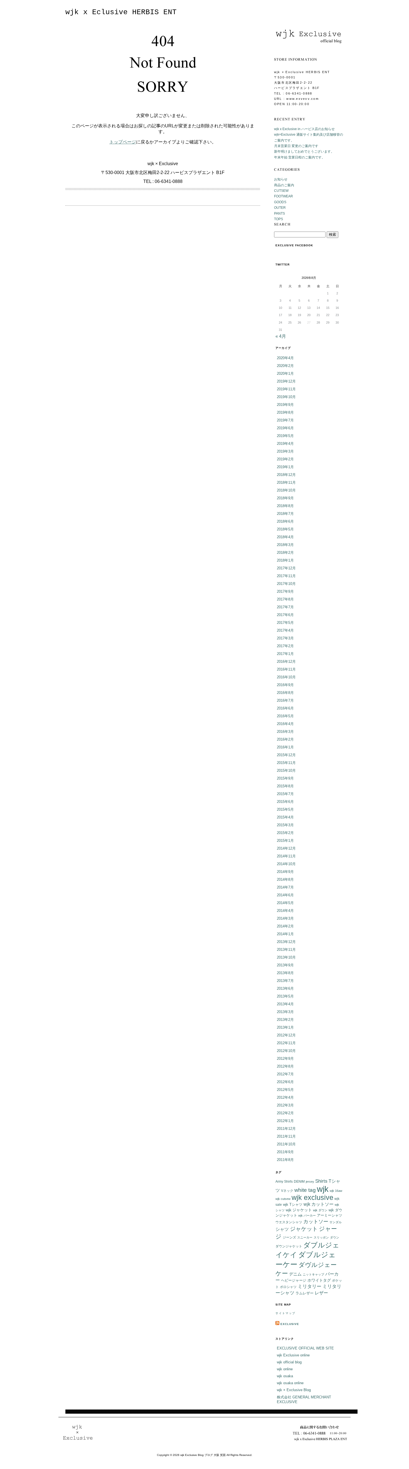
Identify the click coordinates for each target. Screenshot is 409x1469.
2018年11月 (286, 482)
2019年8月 (285, 412)
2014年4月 (285, 911)
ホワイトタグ (319, 1280)
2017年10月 (286, 584)
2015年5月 (285, 809)
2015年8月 (285, 786)
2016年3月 (285, 731)
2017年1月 (285, 654)
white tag (305, 1190)
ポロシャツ (288, 1287)
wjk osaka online (290, 1383)
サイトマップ (285, 1313)
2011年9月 (285, 1152)
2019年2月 (285, 459)
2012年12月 (286, 1035)
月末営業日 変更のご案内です (296, 146)
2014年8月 (285, 879)
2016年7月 (285, 700)
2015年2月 (285, 833)
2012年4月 (285, 1097)
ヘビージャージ (293, 1280)
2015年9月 (285, 778)
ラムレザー (304, 1293)
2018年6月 (285, 521)
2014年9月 (285, 872)
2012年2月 (285, 1113)
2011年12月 (286, 1128)
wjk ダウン (320, 1210)
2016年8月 (285, 693)
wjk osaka (285, 1376)
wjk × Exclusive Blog (294, 1390)
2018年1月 (285, 560)
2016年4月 (285, 724)
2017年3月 (285, 638)
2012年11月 (286, 1043)
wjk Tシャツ (292, 1204)
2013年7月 (285, 981)
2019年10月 (286, 397)
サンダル (335, 1222)
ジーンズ (289, 1237)
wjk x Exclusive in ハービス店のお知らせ (304, 129)
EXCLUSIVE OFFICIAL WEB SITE (305, 1348)
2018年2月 (285, 552)
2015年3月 (285, 825)
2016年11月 (286, 669)
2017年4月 (285, 630)
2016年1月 (285, 747)
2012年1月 (285, 1121)
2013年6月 (285, 988)
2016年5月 (285, 716)
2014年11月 (286, 856)
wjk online (285, 1369)
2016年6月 (285, 708)
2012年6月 (285, 1082)
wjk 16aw (336, 1190)
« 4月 (280, 336)
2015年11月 (286, 763)
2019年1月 (285, 467)
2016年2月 (285, 739)
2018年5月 (285, 529)
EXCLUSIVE (289, 1324)
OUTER (280, 208)
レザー (321, 1293)
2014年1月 (285, 934)
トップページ (122, 142)
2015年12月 (286, 755)
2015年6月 (285, 802)
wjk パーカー (307, 1215)
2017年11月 (286, 576)
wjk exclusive (312, 1197)
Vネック (287, 1190)
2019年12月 (286, 381)
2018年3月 (285, 545)
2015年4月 (285, 817)
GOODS (280, 202)
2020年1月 (285, 373)
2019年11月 (286, 389)
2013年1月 (285, 1027)
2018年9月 (285, 498)
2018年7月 (285, 514)
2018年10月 (286, 490)
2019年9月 (285, 405)
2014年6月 (285, 895)
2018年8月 (285, 506)
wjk (323, 1188)
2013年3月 (285, 1012)
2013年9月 (285, 965)
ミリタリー (309, 1286)
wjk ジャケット (299, 1210)
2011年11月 (286, 1136)
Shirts (321, 1181)
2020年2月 (285, 366)
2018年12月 (286, 475)
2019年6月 (285, 428)
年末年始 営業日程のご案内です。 (299, 157)
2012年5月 (285, 1090)
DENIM (299, 1181)
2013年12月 (286, 942)
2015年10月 (286, 770)
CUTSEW (281, 191)
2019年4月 (285, 443)
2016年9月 (285, 685)
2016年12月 (286, 661)
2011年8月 (285, 1160)
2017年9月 (285, 591)
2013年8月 (285, 973)
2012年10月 (286, 1051)
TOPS (278, 219)
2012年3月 (285, 1105)
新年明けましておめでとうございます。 (304, 151)
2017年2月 (285, 646)
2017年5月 (285, 623)
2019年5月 (285, 436)
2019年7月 (285, 420)
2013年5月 (285, 996)
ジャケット (304, 1228)
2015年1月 (285, 840)
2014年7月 (285, 887)
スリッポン (321, 1237)
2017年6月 (285, 615)
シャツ (282, 1229)
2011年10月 (286, 1144)
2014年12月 (286, 848)
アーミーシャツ (329, 1215)
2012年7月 (285, 1074)
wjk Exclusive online (293, 1355)
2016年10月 (286, 677)
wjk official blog (289, 1362)
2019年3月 (285, 451)
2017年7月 (285, 607)
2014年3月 (285, 918)
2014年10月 (286, 864)
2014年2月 (285, 926)
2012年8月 (285, 1066)
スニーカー (304, 1237)
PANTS (279, 213)
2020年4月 (285, 358)
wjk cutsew (282, 1198)
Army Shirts (284, 1181)
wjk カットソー (319, 1204)
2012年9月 (285, 1058)
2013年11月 (286, 949)
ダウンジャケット (288, 1246)
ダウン (334, 1237)
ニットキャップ (313, 1274)
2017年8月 (285, 599)
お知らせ (280, 179)
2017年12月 (286, 568)
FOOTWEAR (283, 196)
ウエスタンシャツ (288, 1222)
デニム (295, 1274)
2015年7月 (285, 794)
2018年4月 (285, 537)
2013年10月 (286, 957)
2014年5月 (285, 903)
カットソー (315, 1221)
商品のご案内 (284, 185)
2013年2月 (285, 1020)
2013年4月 (285, 1004)
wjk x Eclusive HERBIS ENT (121, 12)
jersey (310, 1181)
